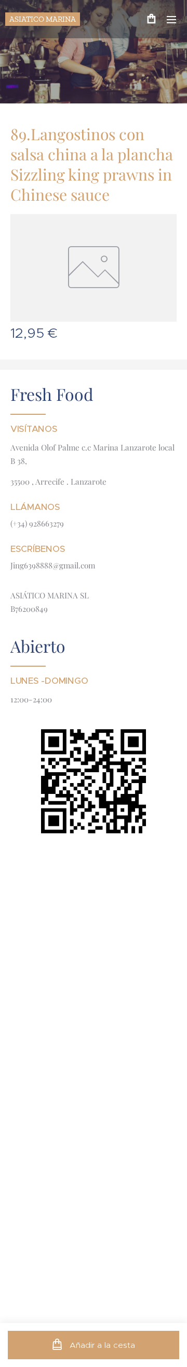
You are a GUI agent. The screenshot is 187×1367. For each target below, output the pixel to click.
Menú (171, 19)
